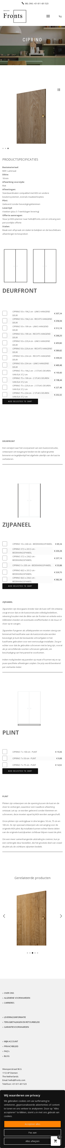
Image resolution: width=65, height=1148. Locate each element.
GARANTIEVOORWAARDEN (16, 1027)
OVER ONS (9, 993)
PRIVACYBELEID (11, 1046)
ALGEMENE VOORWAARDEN (17, 997)
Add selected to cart (20, 401)
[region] (32, 1119)
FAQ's (6, 1051)
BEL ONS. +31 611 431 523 (36, 3)
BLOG (6, 1056)
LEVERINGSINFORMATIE (15, 1017)
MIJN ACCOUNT (11, 1041)
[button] (59, 89)
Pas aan (32, 1132)
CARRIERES (9, 1002)
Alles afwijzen (32, 1141)
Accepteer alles (32, 1124)
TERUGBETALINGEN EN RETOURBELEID (22, 1022)
